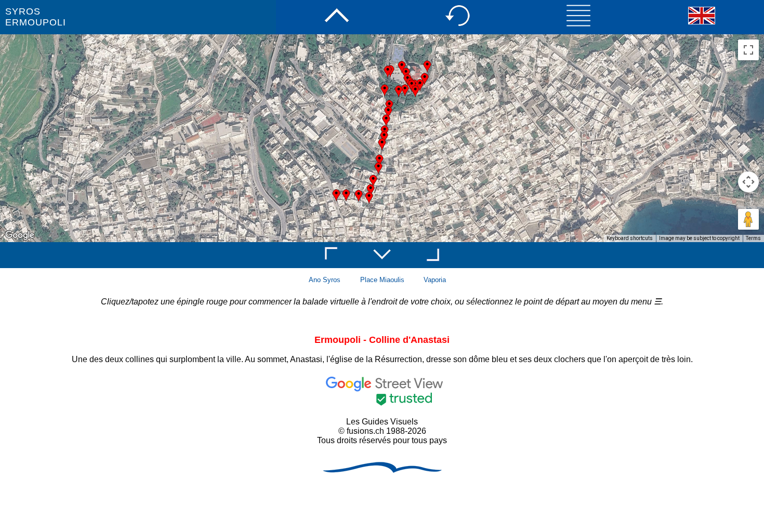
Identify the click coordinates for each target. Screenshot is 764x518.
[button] (370, 190)
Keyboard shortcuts (630, 238)
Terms (753, 238)
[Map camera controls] (748, 181)
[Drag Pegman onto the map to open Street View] (748, 219)
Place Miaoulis (382, 280)
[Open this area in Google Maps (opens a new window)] (20, 235)
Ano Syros (324, 280)
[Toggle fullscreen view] (748, 49)
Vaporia (435, 280)
